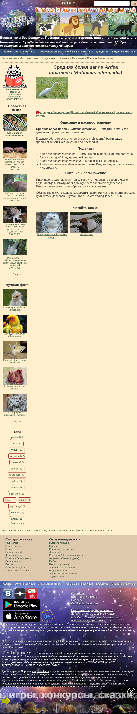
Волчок (9, 549)
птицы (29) (17, 449)
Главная (6, 51)
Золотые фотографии (62, 567)
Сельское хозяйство (84, 603)
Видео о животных (124, 51)
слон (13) (24, 499)
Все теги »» (17, 523)
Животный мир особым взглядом (93, 613)
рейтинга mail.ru (107, 640)
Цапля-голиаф (13, 552)
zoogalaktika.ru (40, 671)
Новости (76, 600)
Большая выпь (13, 546)
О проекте (78, 593)
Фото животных (25, 51)
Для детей (102, 51)
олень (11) (17, 518)
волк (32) (17, 443)
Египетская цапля (15, 567)
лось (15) (9, 499)
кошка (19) (17, 487)
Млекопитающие (59, 542)
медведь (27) (17, 456)
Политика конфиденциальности (92, 610)
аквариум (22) (17, 474)
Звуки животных (58, 576)
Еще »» (17, 274)
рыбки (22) (17, 468)
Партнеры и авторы (84, 596)
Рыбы (52, 561)
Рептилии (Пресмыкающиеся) (66, 555)
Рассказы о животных (79, 51)
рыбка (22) (17, 481)
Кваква (9, 564)
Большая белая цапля (18, 558)
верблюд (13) (17, 506)
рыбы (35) (17, 437)
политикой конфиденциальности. (87, 686)
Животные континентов (63, 573)
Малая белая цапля (17, 570)
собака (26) (17, 462)
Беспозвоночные (59, 564)
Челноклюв (11, 542)
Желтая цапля (13, 555)
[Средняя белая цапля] (52, 88)
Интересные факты (50, 51)
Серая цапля (13, 561)
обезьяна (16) (17, 493)
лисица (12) (17, 512)
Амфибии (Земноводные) (64, 558)
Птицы (53, 546)
